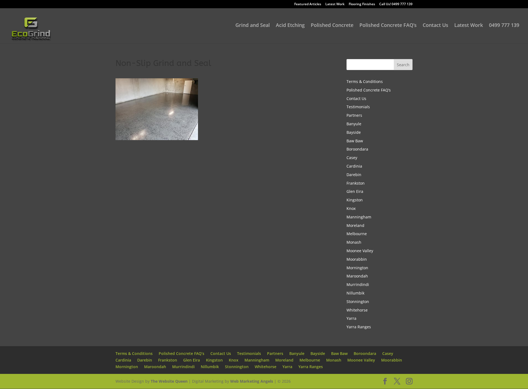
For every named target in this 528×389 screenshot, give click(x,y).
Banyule (353, 123)
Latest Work (335, 4)
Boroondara (357, 149)
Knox (351, 208)
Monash (353, 242)
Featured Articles (307, 4)
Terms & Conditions (364, 81)
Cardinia (354, 166)
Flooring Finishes (362, 4)
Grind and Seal (252, 25)
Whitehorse (357, 310)
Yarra (351, 318)
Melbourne (356, 233)
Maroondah (357, 276)
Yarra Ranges (358, 326)
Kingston (354, 199)
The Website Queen (169, 381)
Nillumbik (355, 293)
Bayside (353, 132)
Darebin (353, 174)
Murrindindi (357, 284)
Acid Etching (290, 25)
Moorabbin (356, 259)
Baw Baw (354, 140)
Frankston (355, 183)
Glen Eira (354, 191)
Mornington (357, 267)
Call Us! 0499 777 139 (396, 4)
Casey (351, 157)
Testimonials (358, 106)
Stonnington (357, 301)
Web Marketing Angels (251, 381)
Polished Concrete (332, 25)
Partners (354, 115)
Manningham (358, 216)
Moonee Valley (359, 250)
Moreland (355, 225)
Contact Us (435, 25)
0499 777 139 (504, 25)
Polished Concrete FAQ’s (388, 25)
